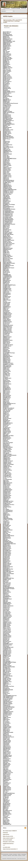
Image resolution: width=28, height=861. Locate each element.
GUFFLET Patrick (6, 370)
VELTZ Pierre (5, 785)
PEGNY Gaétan (6, 610)
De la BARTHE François (8, 216)
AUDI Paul (5, 50)
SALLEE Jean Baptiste (7, 699)
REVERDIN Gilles (6, 667)
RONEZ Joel (5, 685)
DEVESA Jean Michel (7, 242)
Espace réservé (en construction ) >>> (10, 849)
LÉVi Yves (5, 508)
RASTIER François (7, 656)
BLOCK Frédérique (7, 104)
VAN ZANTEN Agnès (7, 779)
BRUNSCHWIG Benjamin (8, 136)
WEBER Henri (6, 808)
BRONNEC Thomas (7, 132)
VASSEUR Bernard (7, 782)
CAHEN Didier (6, 143)
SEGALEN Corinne (7, 715)
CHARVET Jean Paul (7, 167)
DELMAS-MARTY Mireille (8, 234)
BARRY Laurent (6, 72)
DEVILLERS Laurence (7, 244)
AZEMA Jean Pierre (7, 53)
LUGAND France (6, 521)
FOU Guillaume (6, 311)
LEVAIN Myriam (6, 505)
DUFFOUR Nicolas (6, 264)
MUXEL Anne (5, 581)
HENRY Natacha (6, 393)
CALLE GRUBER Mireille (8, 147)
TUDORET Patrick (6, 777)
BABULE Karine (6, 56)
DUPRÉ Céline (6, 268)
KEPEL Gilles (5, 434)
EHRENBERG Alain (7, 274)
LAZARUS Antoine (6, 468)
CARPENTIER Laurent (7, 151)
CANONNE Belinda (7, 150)
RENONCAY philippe (7, 665)
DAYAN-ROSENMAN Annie (8, 206)
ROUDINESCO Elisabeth (8, 689)
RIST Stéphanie (6, 677)
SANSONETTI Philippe (7, 703)
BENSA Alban (6, 86)
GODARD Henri (6, 347)
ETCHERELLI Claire (7, 289)
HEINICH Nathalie (6, 387)
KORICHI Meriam (6, 443)
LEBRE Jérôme (6, 481)
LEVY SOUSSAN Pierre (8, 510)
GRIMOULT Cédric (6, 360)
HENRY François (6, 390)
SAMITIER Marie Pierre (7, 701)
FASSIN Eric (5, 295)
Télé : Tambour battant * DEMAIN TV (10, 830)
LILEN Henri (5, 512)
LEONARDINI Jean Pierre (8, 501)
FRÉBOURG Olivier (7, 317)
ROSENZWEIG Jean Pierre (8, 686)
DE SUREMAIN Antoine (8, 221)
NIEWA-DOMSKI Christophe (8, 588)
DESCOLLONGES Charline (8, 240)
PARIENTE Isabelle (7, 602)
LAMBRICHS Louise (7, 456)
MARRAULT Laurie (7, 532)
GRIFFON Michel (6, 357)
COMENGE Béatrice (7, 185)
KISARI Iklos (5, 440)
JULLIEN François (6, 427)
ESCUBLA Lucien (6, 287)
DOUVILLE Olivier (6, 257)
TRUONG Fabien (6, 776)
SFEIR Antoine (6, 724)
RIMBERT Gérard (6, 674)
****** (4, 845)
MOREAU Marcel (6, 574)
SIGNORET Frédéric (7, 727)
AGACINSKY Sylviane (7, 34)
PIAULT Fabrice (6, 620)
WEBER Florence (6, 805)
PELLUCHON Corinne (7, 616)
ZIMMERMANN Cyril (7, 824)
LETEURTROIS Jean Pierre (8, 504)
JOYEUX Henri (6, 425)
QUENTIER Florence (7, 650)
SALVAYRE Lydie (6, 700)
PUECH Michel (6, 646)
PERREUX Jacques (7, 617)
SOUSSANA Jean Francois (8, 736)
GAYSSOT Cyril (6, 334)
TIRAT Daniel (5, 767)
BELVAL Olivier (6, 82)
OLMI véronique (6, 595)
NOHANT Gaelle (6, 590)
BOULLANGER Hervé (7, 119)
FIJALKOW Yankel (6, 302)
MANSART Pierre (6, 528)
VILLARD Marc (6, 797)
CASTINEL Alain (6, 159)
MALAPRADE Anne (7, 525)
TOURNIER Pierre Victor (8, 772)
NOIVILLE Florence (7, 592)
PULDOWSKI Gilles (7, 648)
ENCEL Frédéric (6, 279)
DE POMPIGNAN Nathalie (8, 219)
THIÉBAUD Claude (6, 764)
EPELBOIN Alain (6, 281)
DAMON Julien (6, 205)
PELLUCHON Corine (7, 615)
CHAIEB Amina (6, 162)
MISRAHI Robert (6, 567)
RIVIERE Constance (7, 678)
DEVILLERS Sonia (7, 245)
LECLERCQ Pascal (7, 488)
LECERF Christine (6, 485)
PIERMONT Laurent (7, 621)
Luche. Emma (6, 520)
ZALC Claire (5, 818)
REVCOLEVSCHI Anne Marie (9, 666)
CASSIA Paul (5, 155)
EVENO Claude (6, 291)
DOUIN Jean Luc (6, 254)
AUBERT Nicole (6, 49)
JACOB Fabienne (6, 411)
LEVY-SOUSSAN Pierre (8, 511)
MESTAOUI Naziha (7, 555)
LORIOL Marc (5, 517)
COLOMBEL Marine (7, 182)
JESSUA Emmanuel (7, 418)
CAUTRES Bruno (6, 160)
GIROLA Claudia (6, 343)
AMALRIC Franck (6, 37)
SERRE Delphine (6, 719)
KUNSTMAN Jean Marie (8, 447)
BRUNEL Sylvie (6, 134)
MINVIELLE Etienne (7, 564)
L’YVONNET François (7, 449)
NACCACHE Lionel (7, 582)
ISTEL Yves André (6, 410)
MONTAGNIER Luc (7, 570)
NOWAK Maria (6, 593)
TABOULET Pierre (6, 749)
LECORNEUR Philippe (7, 489)
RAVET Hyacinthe (6, 661)
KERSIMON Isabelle (7, 438)
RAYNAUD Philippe (7, 663)
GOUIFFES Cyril (6, 351)
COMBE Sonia (6, 183)
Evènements (5, 832)
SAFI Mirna (5, 694)
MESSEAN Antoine (7, 554)
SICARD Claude (6, 725)
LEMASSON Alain (6, 496)
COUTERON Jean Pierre (8, 193)
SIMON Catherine (6, 729)
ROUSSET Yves (6, 690)
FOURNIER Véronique (7, 313)
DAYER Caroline (6, 207)
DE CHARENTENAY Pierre (8, 212)
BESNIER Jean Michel (7, 96)
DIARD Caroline (6, 247)
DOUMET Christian (7, 255)
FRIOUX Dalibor (6, 318)
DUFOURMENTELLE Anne (8, 265)
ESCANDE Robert (6, 286)
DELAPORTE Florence (7, 232)
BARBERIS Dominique (7, 67)
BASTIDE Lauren (6, 74)
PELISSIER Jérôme (7, 612)
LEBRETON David (6, 483)
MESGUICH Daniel (6, 551)
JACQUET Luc (6, 412)
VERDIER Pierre (6, 786)
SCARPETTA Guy (6, 705)
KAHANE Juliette (6, 429)
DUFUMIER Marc (6, 266)
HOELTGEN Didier (6, 396)
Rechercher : (4, 11)
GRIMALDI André (6, 358)
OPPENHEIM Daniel (7, 596)
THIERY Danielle (6, 765)
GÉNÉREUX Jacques (7, 336)
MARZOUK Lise (6, 540)
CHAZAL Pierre (6, 172)
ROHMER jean (6, 682)
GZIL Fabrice (5, 379)
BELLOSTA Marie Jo (7, 81)
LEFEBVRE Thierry (7, 493)
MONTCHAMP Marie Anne (8, 571)
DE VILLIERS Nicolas (7, 222)
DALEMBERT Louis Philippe (9, 204)
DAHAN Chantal (6, 202)
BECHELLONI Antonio (7, 78)
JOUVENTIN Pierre (7, 424)
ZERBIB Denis (6, 822)
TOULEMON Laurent (7, 771)
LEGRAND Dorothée (7, 495)
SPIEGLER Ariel (6, 738)
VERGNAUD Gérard (7, 789)
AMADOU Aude (6, 36)
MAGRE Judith (6, 524)
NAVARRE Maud (6, 586)
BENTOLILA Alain (6, 87)
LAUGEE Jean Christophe (8, 464)
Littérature (5, 855)
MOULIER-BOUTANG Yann (8, 578)
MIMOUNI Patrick (6, 558)
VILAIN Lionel (6, 796)
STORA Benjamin (6, 742)
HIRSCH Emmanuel (7, 395)
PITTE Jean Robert (7, 630)
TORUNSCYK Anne (7, 770)
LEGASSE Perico (6, 494)
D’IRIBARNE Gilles (7, 198)
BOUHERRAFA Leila (7, 117)
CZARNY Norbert (6, 197)
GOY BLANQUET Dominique (9, 352)
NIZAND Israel (6, 589)
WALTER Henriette (6, 803)
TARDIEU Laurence (7, 753)
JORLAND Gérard (6, 420)
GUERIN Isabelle (6, 367)
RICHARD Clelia (6, 672)
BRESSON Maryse (6, 130)
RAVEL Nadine (6, 659)
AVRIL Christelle (6, 51)
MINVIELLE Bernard (7, 563)
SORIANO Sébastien (7, 735)
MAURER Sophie (6, 544)
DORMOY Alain (6, 251)
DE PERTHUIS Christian (8, 218)
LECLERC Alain (6, 486)
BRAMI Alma (5, 126)
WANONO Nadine (6, 804)
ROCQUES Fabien (6, 680)
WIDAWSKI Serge (6, 812)
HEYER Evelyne (6, 394)
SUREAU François (6, 746)
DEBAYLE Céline (6, 225)
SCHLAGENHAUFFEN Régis (8, 707)
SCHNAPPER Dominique (8, 711)
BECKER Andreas (6, 79)
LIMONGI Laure (6, 513)
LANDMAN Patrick (6, 458)
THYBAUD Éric (6, 766)
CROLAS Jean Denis (7, 194)
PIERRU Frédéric (6, 626)
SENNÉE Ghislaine (7, 717)
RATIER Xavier (6, 657)
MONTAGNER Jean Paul (8, 569)
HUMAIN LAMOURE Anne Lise (9, 403)
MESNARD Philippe (7, 552)
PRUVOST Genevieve (7, 644)
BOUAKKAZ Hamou (7, 114)
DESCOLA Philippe (7, 239)
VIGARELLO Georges (7, 794)
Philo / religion (14, 855)
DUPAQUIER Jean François (8, 267)
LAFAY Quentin (6, 452)
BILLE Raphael (6, 98)
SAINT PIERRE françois (8, 697)
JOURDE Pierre (6, 421)
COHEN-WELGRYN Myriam (8, 180)
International (23, 854)
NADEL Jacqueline (7, 583)
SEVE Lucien (5, 720)
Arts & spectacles (4, 854)
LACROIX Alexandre (7, 451)
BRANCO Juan (6, 128)
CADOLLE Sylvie (6, 141)
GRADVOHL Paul (6, 355)
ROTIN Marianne (6, 688)
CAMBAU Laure (6, 148)
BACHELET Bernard (7, 57)
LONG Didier (5, 516)
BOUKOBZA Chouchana (8, 118)
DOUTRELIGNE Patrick (7, 256)
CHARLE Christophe (7, 165)
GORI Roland (5, 349)
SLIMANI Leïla (6, 733)
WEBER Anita (5, 807)
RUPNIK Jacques (6, 693)
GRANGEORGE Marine (7, 356)
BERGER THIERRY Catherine (9, 91)
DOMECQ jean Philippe (8, 248)
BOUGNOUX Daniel (7, 116)
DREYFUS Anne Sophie (8, 258)
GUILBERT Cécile (6, 373)
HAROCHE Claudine (7, 383)
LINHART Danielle (6, 515)
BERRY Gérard (6, 94)
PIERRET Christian (7, 625)
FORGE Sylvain (6, 308)
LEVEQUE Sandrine (7, 506)
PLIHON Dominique (7, 631)
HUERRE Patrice (6, 402)
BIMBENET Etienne (7, 99)
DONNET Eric (5, 250)
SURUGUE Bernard (7, 747)
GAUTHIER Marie (6, 333)
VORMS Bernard (6, 800)
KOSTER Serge (6, 444)
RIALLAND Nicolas (7, 669)
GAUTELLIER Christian (8, 332)
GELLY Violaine (6, 335)
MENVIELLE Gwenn (7, 548)
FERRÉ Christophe (7, 300)
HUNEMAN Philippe (7, 404)
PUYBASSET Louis (7, 649)
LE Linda (5, 478)
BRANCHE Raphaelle (7, 127)
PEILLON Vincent (6, 611)
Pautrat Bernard (6, 609)
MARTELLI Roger (6, 534)
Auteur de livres (6, 834)
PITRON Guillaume (7, 628)
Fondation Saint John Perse (8, 843)
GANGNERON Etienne (7, 326)
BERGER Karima (6, 90)
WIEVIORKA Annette (7, 813)
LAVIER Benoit (6, 467)
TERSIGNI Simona (7, 758)
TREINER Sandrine (7, 773)
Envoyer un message (16, 8)
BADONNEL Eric (6, 61)
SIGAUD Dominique (7, 726)
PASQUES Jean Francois (8, 605)
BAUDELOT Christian (7, 76)
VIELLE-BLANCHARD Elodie (9, 793)
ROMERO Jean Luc (7, 684)
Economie (15, 854)
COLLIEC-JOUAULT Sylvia (8, 181)
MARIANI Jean (6, 531)
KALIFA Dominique (7, 431)
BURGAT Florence (6, 138)
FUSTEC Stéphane (7, 319)
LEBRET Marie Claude (7, 482)
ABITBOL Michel (6, 33)
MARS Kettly (5, 533)
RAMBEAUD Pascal (7, 655)
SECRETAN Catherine (7, 713)
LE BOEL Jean (6, 471)
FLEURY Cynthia (6, 304)
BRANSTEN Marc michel (8, 129)
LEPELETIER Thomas (7, 502)
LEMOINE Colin (6, 498)
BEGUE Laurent (6, 80)
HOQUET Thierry (6, 398)
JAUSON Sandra (6, 414)
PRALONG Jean (6, 639)
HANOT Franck (6, 382)
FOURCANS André (6, 312)
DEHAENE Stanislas (7, 229)
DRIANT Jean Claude (7, 262)
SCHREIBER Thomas (7, 712)
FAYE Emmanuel (6, 297)
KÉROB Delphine (6, 436)
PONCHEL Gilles (6, 634)
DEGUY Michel (6, 228)
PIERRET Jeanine (6, 624)
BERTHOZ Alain (6, 95)
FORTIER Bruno (6, 310)
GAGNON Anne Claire (7, 321)
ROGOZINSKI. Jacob (7, 681)
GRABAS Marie (6, 354)
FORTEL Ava (5, 309)
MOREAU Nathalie (6, 575)
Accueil (3, 9)
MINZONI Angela (6, 565)
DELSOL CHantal (6, 235)
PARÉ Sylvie (5, 600)
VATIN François (6, 784)
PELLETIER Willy (6, 613)
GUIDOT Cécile (6, 372)
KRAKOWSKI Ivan (6, 446)
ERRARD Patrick (6, 282)
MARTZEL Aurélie (6, 536)
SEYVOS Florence (6, 723)
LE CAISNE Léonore (7, 473)
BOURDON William (7, 121)
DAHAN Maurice (6, 203)
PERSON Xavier (6, 618)
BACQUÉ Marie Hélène (7, 58)
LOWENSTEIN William (7, 518)
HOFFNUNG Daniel (7, 397)
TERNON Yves (6, 757)
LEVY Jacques (6, 509)
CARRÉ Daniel (6, 152)
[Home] (8, 3)
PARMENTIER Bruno (7, 603)
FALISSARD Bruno (7, 294)
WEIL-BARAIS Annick (7, 810)
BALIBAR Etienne (6, 64)
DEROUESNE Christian (7, 237)
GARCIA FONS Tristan (7, 327)
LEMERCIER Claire (7, 497)
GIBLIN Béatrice (6, 339)
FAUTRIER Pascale (7, 296)
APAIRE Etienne (6, 47)
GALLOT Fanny (6, 324)
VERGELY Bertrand (7, 787)
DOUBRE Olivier (6, 252)
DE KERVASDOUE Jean (8, 214)
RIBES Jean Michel (7, 671)
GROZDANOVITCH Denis (8, 363)
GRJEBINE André (6, 362)
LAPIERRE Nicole (6, 459)
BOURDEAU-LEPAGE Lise (8, 120)
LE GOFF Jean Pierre (7, 477)
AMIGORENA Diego (7, 40)
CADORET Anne (6, 142)
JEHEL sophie (6, 416)
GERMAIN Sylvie (6, 337)
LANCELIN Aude (6, 457)
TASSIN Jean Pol (6, 754)
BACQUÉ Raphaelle (7, 59)
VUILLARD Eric (6, 802)
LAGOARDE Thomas (7, 454)
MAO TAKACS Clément (7, 529)
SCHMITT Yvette (6, 710)
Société (23, 855)
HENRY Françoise (6, 391)
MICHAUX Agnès (6, 556)
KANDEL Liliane (6, 433)
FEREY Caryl (5, 298)
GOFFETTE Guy (6, 348)
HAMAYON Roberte (7, 381)
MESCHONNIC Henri (7, 550)
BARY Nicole (5, 73)
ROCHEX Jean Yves (7, 679)
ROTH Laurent (6, 687)
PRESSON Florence (7, 641)
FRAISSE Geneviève (7, 316)
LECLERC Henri (6, 487)
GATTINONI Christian (7, 331)
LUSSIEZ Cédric (6, 523)
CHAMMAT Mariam (7, 164)
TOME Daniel (5, 769)
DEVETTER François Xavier (8, 243)
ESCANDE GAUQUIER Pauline (9, 285)
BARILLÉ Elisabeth (7, 70)
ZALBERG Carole (6, 817)
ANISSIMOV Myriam (7, 45)
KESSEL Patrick (6, 439)
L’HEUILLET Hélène (7, 448)
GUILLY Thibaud (6, 375)
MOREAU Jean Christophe (8, 573)
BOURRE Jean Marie (7, 122)
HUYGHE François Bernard (8, 408)
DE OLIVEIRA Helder (7, 217)
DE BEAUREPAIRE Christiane (9, 209)
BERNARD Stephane (7, 93)
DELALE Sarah (6, 231)
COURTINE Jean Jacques (8, 191)
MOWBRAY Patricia (7, 579)
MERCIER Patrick (6, 549)
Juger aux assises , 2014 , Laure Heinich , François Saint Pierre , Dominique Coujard (12, 21)
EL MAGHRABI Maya (7, 275)
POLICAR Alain (6, 633)
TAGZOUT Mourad (6, 751)
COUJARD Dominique (7, 188)
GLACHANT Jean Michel (8, 344)
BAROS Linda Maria (7, 71)
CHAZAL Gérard (6, 171)
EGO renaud (5, 273)
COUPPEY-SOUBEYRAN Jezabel (9, 189)
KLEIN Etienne (6, 441)
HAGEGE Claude (6, 380)
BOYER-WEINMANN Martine (8, 124)
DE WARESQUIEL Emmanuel (9, 224)
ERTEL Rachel (6, 283)
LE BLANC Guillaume (7, 470)
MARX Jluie (5, 539)
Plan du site (23, 8)
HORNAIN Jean (6, 399)
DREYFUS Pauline (6, 260)
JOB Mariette (5, 419)
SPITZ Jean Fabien (7, 740)
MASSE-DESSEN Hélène (8, 542)
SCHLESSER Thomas (7, 709)
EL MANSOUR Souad (7, 276)
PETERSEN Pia (6, 619)
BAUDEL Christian (6, 75)
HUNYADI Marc (6, 406)
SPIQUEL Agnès (6, 739)
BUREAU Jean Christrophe (8, 137)
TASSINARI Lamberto (7, 755)
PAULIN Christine (6, 606)
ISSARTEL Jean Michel (8, 409)
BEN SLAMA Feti (6, 83)
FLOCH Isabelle (6, 305)
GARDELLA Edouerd (7, 329)
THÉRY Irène (5, 762)
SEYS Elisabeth (6, 721)
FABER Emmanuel (7, 293)
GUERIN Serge (6, 369)
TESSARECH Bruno (7, 761)
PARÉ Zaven (5, 601)
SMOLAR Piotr (6, 734)
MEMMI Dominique (7, 547)
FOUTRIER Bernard (7, 314)
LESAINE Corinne (6, 503)
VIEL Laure (5, 792)
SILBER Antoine (6, 728)
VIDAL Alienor (6, 790)
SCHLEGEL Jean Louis (8, 708)
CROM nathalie (6, 195)
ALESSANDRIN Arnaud (7, 35)
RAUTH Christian (6, 658)
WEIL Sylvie (5, 809)
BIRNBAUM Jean (6, 101)
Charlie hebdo (6, 166)
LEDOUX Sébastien (7, 490)
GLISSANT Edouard (7, 345)
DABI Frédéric (6, 199)
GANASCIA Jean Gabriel (8, 325)
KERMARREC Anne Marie (8, 435)
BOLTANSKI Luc (6, 110)
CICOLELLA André (7, 174)
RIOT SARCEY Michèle (7, 675)
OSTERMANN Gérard (7, 598)
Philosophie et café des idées (8, 841)
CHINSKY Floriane (6, 173)
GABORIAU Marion (7, 320)
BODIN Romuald (6, 107)
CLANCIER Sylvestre (7, 175)
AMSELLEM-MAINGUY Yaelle (9, 41)
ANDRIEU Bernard (6, 43)
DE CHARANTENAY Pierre (8, 211)
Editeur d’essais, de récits (8, 836)
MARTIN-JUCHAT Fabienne (8, 535)
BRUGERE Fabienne (7, 133)
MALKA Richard (6, 526)
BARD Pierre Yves (6, 68)
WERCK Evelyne (6, 811)
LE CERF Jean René (7, 474)
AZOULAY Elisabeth (7, 55)
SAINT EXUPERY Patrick (8, 696)
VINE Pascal (5, 798)
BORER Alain (5, 113)
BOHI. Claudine (6, 109)
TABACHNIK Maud (6, 748)
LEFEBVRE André (6, 492)
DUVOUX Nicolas (6, 272)
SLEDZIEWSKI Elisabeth (8, 732)
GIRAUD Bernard (6, 341)
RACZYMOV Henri (6, 654)
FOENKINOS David (7, 306)
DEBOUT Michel (6, 226)
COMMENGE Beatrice (7, 186)
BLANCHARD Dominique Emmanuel (10, 103)
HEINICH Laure (6, 386)
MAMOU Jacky (6, 527)
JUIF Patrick (5, 426)
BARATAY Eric (6, 65)
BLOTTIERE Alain (6, 106)
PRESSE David (6, 640)
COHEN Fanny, (6, 178)
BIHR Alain (5, 97)
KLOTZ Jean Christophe (8, 442)
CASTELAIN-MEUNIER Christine (9, 158)
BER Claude (5, 89)
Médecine (9, 855)
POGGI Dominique (7, 632)
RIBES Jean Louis (6, 670)
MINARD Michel (6, 559)
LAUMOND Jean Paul (7, 466)
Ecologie (10, 854)
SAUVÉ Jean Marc (6, 704)
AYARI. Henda (6, 52)
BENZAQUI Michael (7, 88)
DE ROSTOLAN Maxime (8, 220)
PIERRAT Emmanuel (7, 623)
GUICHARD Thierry (7, 371)
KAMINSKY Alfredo (7, 432)
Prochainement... (7, 8)
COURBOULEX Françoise (8, 190)
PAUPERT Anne (6, 608)
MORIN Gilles (5, 577)
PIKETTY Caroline (6, 627)
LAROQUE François (7, 462)
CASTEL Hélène (6, 156)
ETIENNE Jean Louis (7, 290)
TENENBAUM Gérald (7, 756)
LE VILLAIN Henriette (7, 479)
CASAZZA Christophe (7, 153)
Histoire (19, 854)
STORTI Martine (6, 744)
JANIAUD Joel (6, 413)
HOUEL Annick (6, 401)
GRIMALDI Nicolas (7, 359)
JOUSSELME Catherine (8, 423)
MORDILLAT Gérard (7, 572)
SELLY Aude (5, 716)
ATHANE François (6, 48)
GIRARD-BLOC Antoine (7, 340)
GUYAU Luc (5, 377)
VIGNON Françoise (7, 795)
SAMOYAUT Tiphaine (7, 702)
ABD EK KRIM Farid (7, 32)
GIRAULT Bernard (6, 342)
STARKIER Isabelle (7, 741)
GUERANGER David (7, 366)
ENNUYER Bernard (7, 280)
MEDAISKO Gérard (7, 546)
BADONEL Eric (6, 60)
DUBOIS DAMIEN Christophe (9, 263)
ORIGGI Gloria (6, 597)
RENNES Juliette (6, 664)
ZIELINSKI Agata (6, 823)
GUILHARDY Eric (6, 374)
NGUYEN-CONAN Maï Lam (8, 587)
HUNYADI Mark (6, 405)
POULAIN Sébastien (7, 636)
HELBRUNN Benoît (7, 388)
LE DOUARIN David (7, 475)
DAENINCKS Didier (7, 201)
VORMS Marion (6, 801)
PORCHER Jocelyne (7, 635)
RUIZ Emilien (5, 692)
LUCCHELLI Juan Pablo (8, 519)
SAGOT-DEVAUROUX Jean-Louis (10, 695)
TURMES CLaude (6, 778)
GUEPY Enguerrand (7, 365)
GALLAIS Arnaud (6, 322)
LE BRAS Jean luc (6, 472)
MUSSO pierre (6, 580)
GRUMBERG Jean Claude (8, 364)
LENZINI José (5, 500)
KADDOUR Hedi (6, 428)
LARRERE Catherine (7, 463)
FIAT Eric (5, 301)
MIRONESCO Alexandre (8, 566)
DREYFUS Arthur (6, 259)
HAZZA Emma (6, 385)
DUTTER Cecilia (6, 271)
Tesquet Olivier (6, 759)
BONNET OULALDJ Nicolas (8, 112)
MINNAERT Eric (6, 562)
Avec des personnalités (7, 839)
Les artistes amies (6, 847)
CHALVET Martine (6, 163)
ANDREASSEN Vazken (7, 42)
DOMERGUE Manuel (7, 249)
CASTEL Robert (6, 157)
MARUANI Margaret (7, 537)
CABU (4, 140)
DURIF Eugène (6, 270)
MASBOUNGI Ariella (7, 541)
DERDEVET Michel (7, 236)
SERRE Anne (5, 718)
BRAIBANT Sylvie (6, 125)
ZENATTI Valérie (6, 820)
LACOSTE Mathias (7, 450)
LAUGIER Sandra (6, 465)
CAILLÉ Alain (5, 145)
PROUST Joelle (6, 642)
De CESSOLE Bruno (7, 210)
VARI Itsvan (5, 781)
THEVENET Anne (6, 763)
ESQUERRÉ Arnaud (7, 288)
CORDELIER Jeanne (7, 187)
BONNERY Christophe (7, 111)
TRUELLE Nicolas (6, 774)
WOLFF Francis (6, 815)
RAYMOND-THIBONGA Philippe (9, 662)
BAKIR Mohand (6, 63)
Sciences (20, 855)
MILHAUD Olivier (6, 557)
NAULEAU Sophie (6, 585)
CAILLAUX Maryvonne (7, 144)
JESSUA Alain (6, 417)
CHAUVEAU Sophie (7, 170)
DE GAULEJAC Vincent (8, 213)
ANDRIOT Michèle (6, 44)
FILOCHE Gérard (6, 303)
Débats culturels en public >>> (9, 838)
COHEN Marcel (6, 179)
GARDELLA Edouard (7, 328)
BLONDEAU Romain (7, 105)
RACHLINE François (7, 651)
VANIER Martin (6, 780)
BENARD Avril (6, 84)
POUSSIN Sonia (6, 638)
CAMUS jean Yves (6, 149)
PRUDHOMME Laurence (8, 643)
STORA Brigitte (6, 743)
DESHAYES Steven (7, 241)
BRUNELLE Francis (7, 135)
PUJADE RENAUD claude (8, 647)
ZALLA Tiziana (6, 819)
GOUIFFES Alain (6, 350)
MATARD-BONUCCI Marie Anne (9, 543)
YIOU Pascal (5, 816)
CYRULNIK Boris (6, 196)
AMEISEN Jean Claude (7, 38)
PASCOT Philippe (6, 604)
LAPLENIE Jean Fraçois (8, 460)
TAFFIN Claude (6, 750)
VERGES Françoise (7, 788)
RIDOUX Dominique (7, 673)
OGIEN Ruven (6, 594)
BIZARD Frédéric (6, 102)
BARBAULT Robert (7, 66)
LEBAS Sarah (5, 480)
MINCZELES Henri (6, 561)
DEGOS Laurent (6, 227)
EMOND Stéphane (6, 278)
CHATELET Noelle (6, 168)
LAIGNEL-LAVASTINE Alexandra (9, 455)
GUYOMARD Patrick (7, 378)
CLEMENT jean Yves (7, 176)
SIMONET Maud (6, 731)
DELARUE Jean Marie (7, 233)
